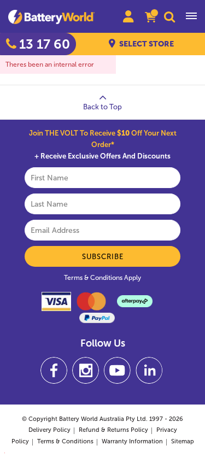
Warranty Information (132, 441)
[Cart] (150, 18)
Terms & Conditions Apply (102, 278)
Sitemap (182, 441)
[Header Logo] (56, 17)
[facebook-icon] (53, 370)
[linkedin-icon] (149, 370)
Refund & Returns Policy (113, 429)
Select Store (146, 44)
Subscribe (103, 257)
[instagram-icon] (85, 370)
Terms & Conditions (65, 441)
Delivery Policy (49, 429)
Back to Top (102, 107)
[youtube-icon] (117, 370)
